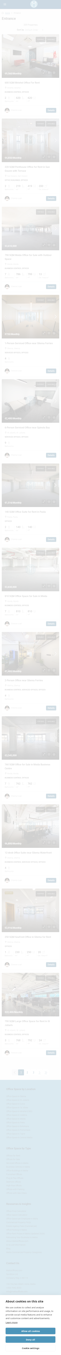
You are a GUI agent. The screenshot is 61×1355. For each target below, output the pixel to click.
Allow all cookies (30, 1331)
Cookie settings (30, 1348)
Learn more (11, 1322)
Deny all (30, 1339)
